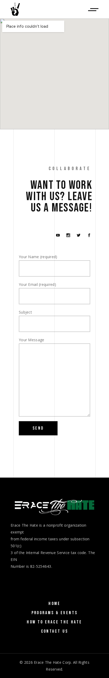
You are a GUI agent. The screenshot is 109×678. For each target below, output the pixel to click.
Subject (25, 312)
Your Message (31, 339)
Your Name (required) (38, 256)
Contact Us (54, 631)
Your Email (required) (37, 284)
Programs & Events (54, 613)
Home (54, 603)
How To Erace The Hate (54, 622)
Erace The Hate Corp (52, 662)
